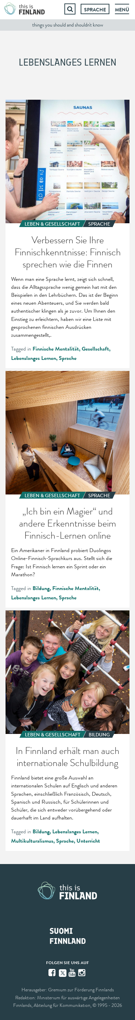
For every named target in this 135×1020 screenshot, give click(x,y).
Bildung (41, 588)
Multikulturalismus (32, 841)
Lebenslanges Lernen (33, 358)
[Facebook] (52, 973)
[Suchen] (69, 8)
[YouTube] (73, 973)
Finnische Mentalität (56, 349)
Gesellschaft (95, 349)
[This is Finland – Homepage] (24, 9)
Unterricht (88, 841)
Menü (122, 9)
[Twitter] (62, 972)
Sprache (95, 9)
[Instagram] (82, 973)
